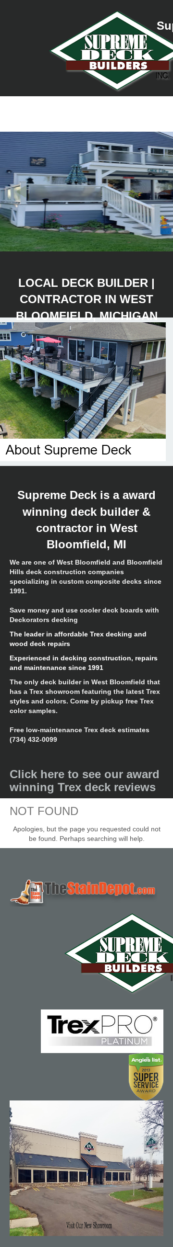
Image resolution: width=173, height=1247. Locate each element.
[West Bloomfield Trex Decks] (86, 892)
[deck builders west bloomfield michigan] (86, 953)
